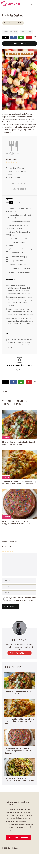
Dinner (6, 438)
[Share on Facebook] (13, 37)
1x (11, 202)
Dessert (6, 517)
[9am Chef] (3, 4)
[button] (30, 4)
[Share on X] (5, 37)
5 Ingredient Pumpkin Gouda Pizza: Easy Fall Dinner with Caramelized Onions (19, 482)
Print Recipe (26, 32)
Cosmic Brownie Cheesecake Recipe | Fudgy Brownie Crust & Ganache (17, 522)
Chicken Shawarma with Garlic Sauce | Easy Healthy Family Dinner (18, 443)
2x (15, 202)
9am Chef (14, 3)
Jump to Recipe (10, 32)
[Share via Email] (21, 37)
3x (20, 202)
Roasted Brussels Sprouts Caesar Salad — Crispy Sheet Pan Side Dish (19, 779)
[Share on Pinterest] (29, 37)
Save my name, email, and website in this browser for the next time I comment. (20, 599)
